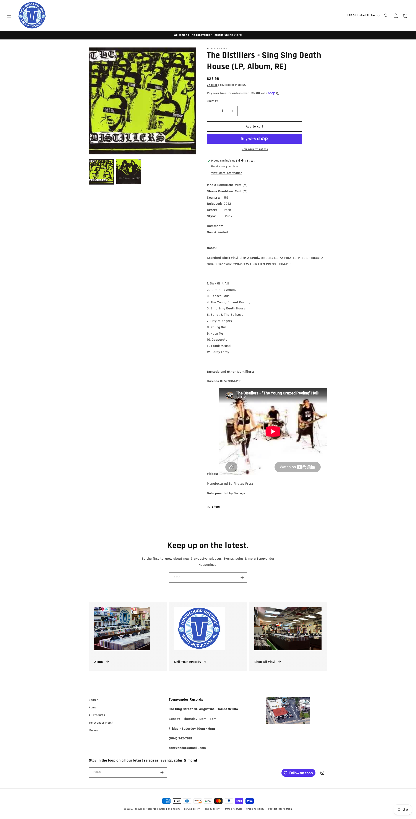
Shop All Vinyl (264, 662)
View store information (226, 173)
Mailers (94, 730)
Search (93, 700)
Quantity (212, 101)
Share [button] (216, 507)
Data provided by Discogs (226, 493)
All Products (97, 715)
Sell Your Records (187, 662)
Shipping (212, 85)
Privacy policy (212, 809)
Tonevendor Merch (101, 723)
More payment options (255, 149)
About (98, 662)
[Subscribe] (242, 577)
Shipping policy (255, 809)
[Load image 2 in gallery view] (128, 171)
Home (92, 707)
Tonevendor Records (144, 809)
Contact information (280, 809)
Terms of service (233, 809)
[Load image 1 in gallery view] (101, 171)
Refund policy (192, 809)
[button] (9, 15)
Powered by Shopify (168, 809)
